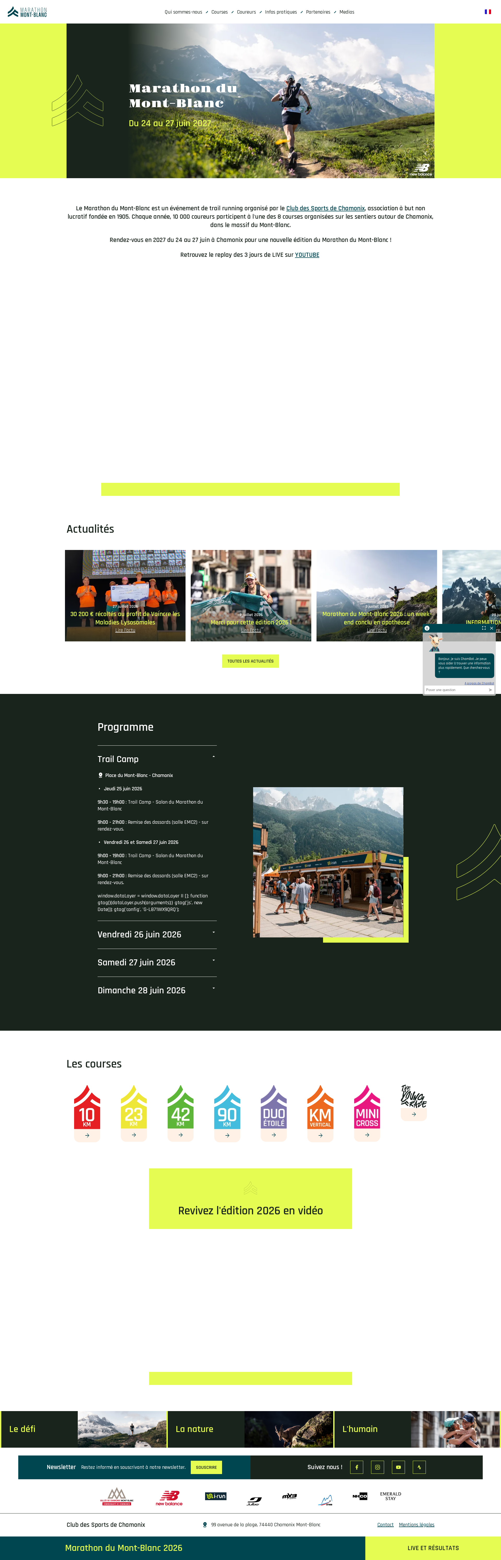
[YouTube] (398, 1467)
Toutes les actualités (250, 661)
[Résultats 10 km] (87, 1135)
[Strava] (419, 1467)
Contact (385, 1524)
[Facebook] (356, 1467)
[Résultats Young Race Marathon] (414, 1114)
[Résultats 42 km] (181, 1135)
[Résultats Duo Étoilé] (274, 1135)
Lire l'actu (125, 630)
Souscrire (206, 1467)
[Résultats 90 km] (227, 1135)
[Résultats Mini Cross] (367, 1135)
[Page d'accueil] (27, 12)
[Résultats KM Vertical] (320, 1135)
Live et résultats (433, 1548)
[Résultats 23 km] (134, 1135)
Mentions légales (416, 1524)
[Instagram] (377, 1467)
